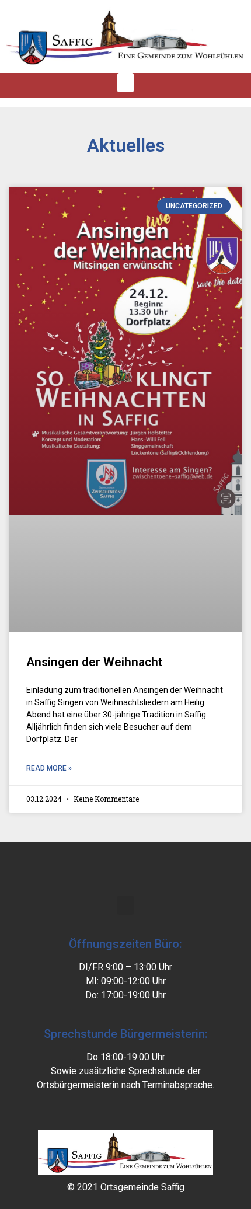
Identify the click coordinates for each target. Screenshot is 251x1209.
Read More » (49, 768)
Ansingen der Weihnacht (94, 662)
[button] (125, 82)
